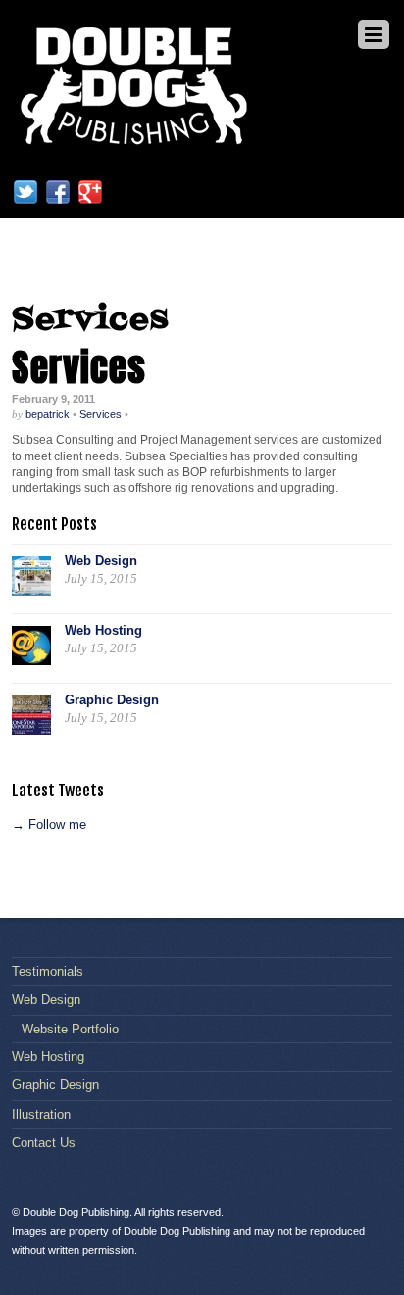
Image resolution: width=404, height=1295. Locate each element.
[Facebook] (58, 191)
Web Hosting (103, 630)
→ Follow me (49, 824)
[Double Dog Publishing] (134, 144)
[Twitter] (25, 191)
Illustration (41, 1114)
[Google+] (90, 191)
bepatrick (47, 414)
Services (79, 367)
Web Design (101, 560)
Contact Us (44, 1142)
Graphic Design (112, 700)
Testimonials (47, 971)
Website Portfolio (70, 1029)
